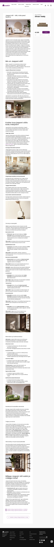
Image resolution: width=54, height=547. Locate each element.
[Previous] (35, 35)
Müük (42, 4)
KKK (30, 532)
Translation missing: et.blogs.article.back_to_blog (19, 517)
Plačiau (46, 32)
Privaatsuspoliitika (23, 539)
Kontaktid (21, 532)
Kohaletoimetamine (33, 533)
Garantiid (31, 537)
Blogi (20, 535)
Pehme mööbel (21, 4)
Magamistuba (28, 4)
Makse (30, 535)
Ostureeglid (22, 537)
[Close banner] (52, 1)
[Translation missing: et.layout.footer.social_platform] (40, 540)
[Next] (48, 35)
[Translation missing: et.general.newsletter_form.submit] (46, 537)
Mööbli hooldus (32, 539)
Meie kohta (27, 6)
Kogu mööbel (13, 4)
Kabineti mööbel (36, 4)
